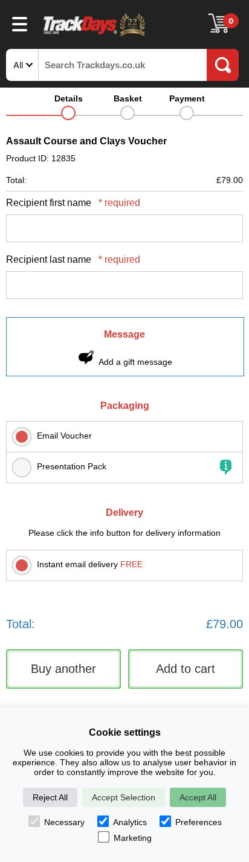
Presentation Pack (71, 466)
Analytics (130, 822)
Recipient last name (73, 259)
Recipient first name (73, 203)
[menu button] (19, 23)
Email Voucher (64, 435)
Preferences (198, 822)
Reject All (50, 797)
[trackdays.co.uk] (94, 35)
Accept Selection (123, 797)
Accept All (197, 797)
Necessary (64, 822)
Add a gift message (135, 362)
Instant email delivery (90, 564)
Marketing (133, 838)
